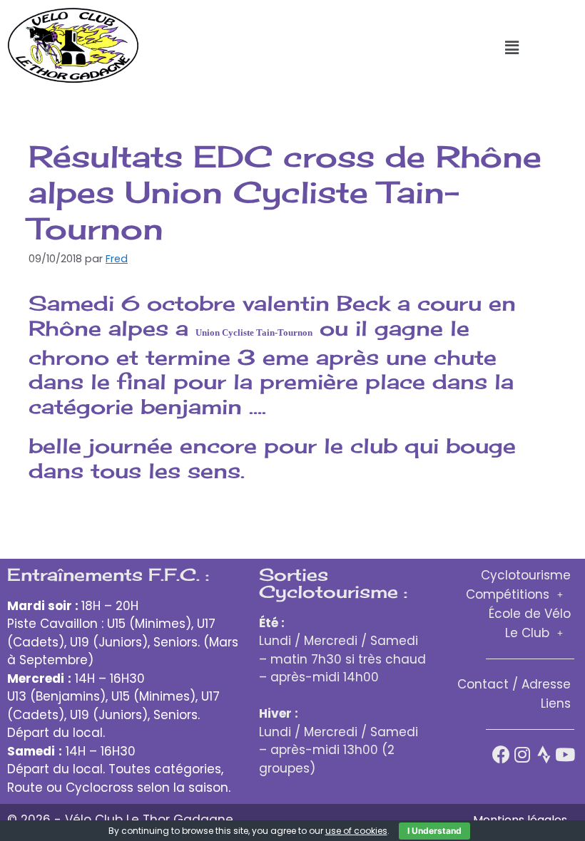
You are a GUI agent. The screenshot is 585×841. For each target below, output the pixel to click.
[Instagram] (522, 754)
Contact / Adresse (514, 684)
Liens (556, 703)
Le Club (527, 632)
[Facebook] (501, 754)
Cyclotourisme (526, 575)
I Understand (434, 830)
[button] (511, 47)
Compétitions (507, 594)
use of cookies (356, 831)
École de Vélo (530, 613)
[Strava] (544, 754)
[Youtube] (565, 754)
